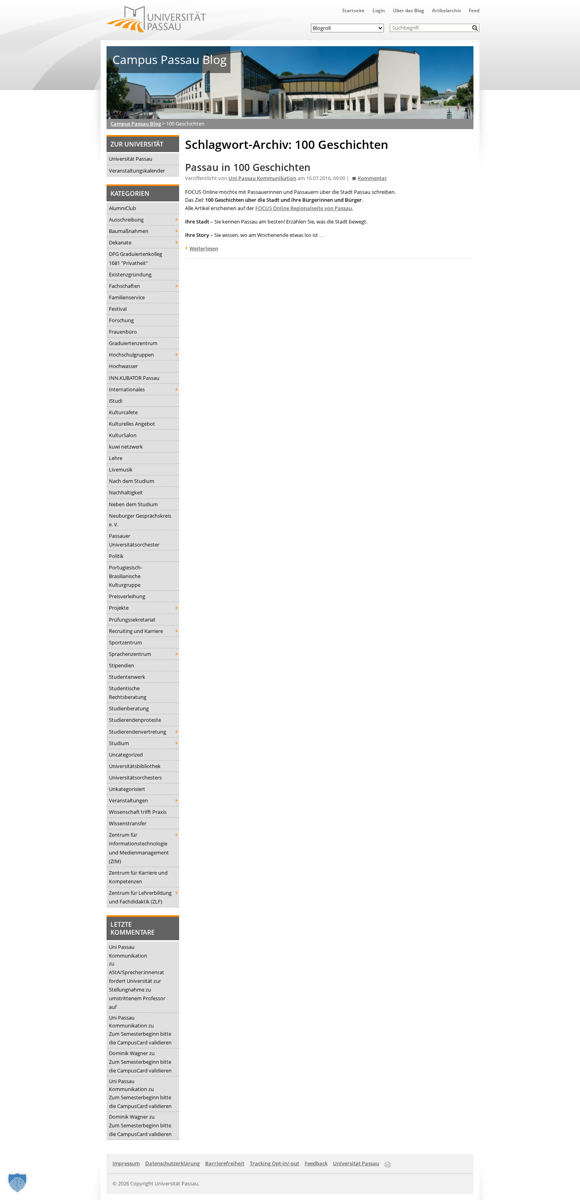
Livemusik (121, 469)
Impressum (126, 1163)
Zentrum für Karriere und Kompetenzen (138, 877)
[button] (475, 28)
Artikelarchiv (446, 10)
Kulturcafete (123, 412)
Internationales (127, 389)
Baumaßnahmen (128, 231)
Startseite (353, 10)
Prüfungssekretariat (132, 619)
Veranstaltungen (128, 800)
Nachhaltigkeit (126, 492)
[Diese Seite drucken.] (388, 1162)
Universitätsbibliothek (135, 766)
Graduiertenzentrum (133, 343)
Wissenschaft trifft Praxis (138, 811)
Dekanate (120, 242)
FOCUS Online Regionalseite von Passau (303, 208)
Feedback (316, 1163)
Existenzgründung (130, 274)
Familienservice (127, 297)
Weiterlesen (203, 248)
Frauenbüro (123, 331)
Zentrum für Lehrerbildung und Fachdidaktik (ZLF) (140, 897)
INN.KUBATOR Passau (134, 377)
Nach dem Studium (131, 481)
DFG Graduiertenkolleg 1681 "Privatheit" (135, 258)
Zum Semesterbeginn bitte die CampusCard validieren (140, 1038)
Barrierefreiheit (224, 1163)
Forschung (121, 320)
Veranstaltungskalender (137, 170)
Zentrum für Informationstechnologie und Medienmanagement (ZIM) (139, 847)
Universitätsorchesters (135, 777)
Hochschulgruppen (131, 354)
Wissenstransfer (127, 823)
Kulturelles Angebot (132, 423)
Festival (118, 308)
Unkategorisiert (127, 788)
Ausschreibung (126, 219)
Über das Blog (408, 10)
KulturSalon (123, 435)
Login (378, 10)
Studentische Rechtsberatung (127, 692)
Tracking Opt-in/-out (274, 1163)
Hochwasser (123, 366)
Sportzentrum (125, 642)
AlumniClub (122, 208)
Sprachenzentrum (130, 653)
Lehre (115, 458)
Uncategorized (126, 754)
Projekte (119, 607)
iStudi (115, 400)
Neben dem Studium (133, 504)
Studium (119, 743)
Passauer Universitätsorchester (134, 540)
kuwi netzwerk (126, 446)
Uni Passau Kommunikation (128, 951)
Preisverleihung (127, 596)
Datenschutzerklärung (172, 1163)
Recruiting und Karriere (136, 631)
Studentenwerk (127, 676)
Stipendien (121, 665)
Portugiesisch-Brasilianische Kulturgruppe (125, 576)
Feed (474, 10)
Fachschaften (124, 285)
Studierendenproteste (135, 719)
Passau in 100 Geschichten (248, 167)
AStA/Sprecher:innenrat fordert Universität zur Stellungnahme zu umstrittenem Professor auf (137, 989)
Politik (116, 556)
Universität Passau (130, 158)
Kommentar (372, 178)
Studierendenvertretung (137, 731)
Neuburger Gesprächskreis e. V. (140, 520)
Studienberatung (129, 708)
